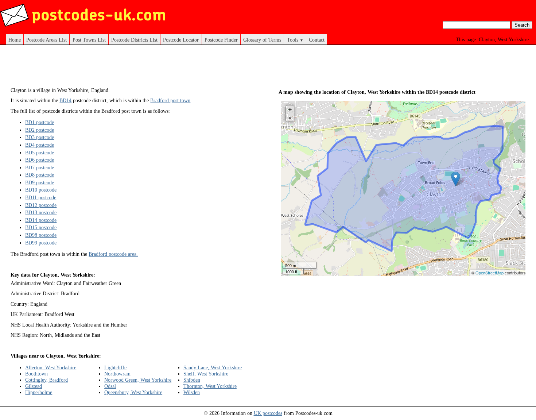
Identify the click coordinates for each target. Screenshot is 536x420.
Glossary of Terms (262, 40)
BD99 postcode (41, 243)
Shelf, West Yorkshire (205, 374)
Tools (295, 40)
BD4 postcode (39, 145)
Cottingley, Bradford (46, 380)
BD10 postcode (41, 190)
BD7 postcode (39, 167)
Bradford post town (170, 100)
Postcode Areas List (46, 40)
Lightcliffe (115, 367)
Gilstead (33, 386)
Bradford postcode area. (113, 254)
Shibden (191, 380)
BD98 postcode (41, 235)
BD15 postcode (41, 227)
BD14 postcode (41, 220)
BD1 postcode (39, 122)
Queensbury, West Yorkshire (133, 392)
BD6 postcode (39, 160)
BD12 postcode (41, 205)
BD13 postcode (41, 212)
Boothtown (36, 374)
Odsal (110, 386)
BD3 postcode (39, 137)
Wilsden (191, 392)
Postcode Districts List (134, 40)
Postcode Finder (221, 40)
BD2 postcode (39, 130)
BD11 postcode (40, 197)
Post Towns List (89, 40)
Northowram (117, 374)
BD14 (65, 100)
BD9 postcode (39, 182)
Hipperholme (38, 392)
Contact (317, 40)
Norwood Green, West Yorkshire (137, 380)
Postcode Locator (181, 40)
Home (14, 40)
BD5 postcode (39, 152)
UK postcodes (268, 413)
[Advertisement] (143, 68)
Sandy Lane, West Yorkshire (212, 367)
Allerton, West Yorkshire (50, 367)
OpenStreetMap (489, 272)
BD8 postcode (39, 175)
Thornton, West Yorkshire (210, 386)
